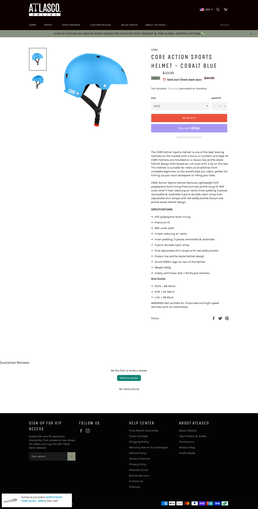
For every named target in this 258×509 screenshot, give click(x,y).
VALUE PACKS (129, 24)
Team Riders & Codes (192, 436)
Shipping (173, 88)
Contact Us (136, 481)
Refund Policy (137, 453)
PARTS (48, 24)
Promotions (186, 441)
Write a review (129, 378)
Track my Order (138, 436)
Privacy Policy (137, 464)
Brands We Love (139, 475)
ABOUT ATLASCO (155, 24)
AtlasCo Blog (187, 447)
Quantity (216, 98)
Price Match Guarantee (143, 430)
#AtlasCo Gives (138, 470)
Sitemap (134, 486)
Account (224, 25)
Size (153, 98)
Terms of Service (139, 458)
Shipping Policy (139, 441)
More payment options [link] (189, 136)
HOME (32, 24)
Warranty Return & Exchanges (148, 447)
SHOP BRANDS (71, 24)
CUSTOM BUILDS (101, 24)
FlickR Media (187, 453)
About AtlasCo (188, 430)
